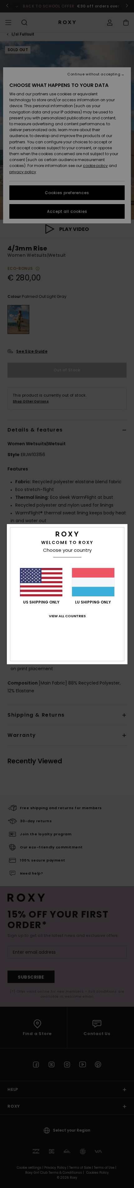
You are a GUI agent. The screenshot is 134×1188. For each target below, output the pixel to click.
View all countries (67, 615)
